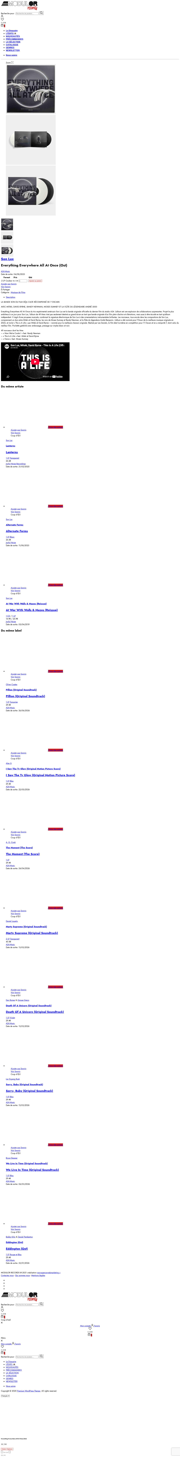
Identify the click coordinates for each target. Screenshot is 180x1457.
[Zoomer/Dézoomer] (10, 1452)
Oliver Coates (11, 684)
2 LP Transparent (12, 939)
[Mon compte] (2, 16)
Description (10, 297)
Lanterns (10, 446)
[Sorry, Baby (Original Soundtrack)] (29, 1065)
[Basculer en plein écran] (7, 1452)
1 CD (8, 616)
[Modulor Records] (19, 9)
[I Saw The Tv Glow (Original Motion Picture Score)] (29, 750)
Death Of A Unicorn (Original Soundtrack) (28, 1005)
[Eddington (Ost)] (29, 1223)
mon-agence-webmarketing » (48, 1272)
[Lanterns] (29, 427)
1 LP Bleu (9, 781)
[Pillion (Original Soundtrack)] (29, 671)
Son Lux (7, 258)
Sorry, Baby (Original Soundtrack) (24, 1084)
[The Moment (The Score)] (29, 829)
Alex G (9, 763)
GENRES (10, 48)
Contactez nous (7, 1275)
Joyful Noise (11, 542)
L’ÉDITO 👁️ (11, 33)
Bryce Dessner (11, 1158)
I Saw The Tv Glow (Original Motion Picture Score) (33, 768)
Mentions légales (38, 1275)
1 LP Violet (10, 1017)
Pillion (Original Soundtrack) (21, 689)
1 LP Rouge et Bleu (13, 1254)
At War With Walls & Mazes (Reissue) (26, 603)
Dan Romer (10, 1000)
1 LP (14, 616)
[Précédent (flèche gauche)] (2, 1455)
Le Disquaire (12, 31)
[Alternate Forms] (29, 506)
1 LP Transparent (12, 458)
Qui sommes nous (22, 1275)
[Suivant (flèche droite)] (5, 1455)
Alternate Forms (14, 524)
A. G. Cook (11, 842)
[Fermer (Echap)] (2, 1452)
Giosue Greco (23, 1000)
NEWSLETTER (13, 50)
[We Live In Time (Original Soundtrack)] (29, 1144)
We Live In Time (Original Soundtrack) (27, 1163)
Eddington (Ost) (14, 1242)
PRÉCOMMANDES (14, 39)
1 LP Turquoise (12, 702)
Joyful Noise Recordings (16, 463)
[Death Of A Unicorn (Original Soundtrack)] (29, 987)
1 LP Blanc (10, 537)
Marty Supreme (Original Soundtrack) (26, 926)
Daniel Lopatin (12, 921)
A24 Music (5, 271)
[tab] (92, 297)
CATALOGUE (12, 45)
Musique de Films (18, 292)
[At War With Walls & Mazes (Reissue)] (29, 585)
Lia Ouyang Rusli (13, 1079)
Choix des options (55, 427)
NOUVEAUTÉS (13, 36)
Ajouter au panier (35, 281)
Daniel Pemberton (25, 1237)
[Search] (41, 13)
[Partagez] (5, 1452)
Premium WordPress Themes (28, 1391)
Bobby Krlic (10, 1237)
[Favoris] (90, 19)
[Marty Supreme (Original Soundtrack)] (29, 908)
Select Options (7, 1449)
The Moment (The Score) (19, 847)
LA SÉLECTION (13, 42)
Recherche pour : (8, 13)
